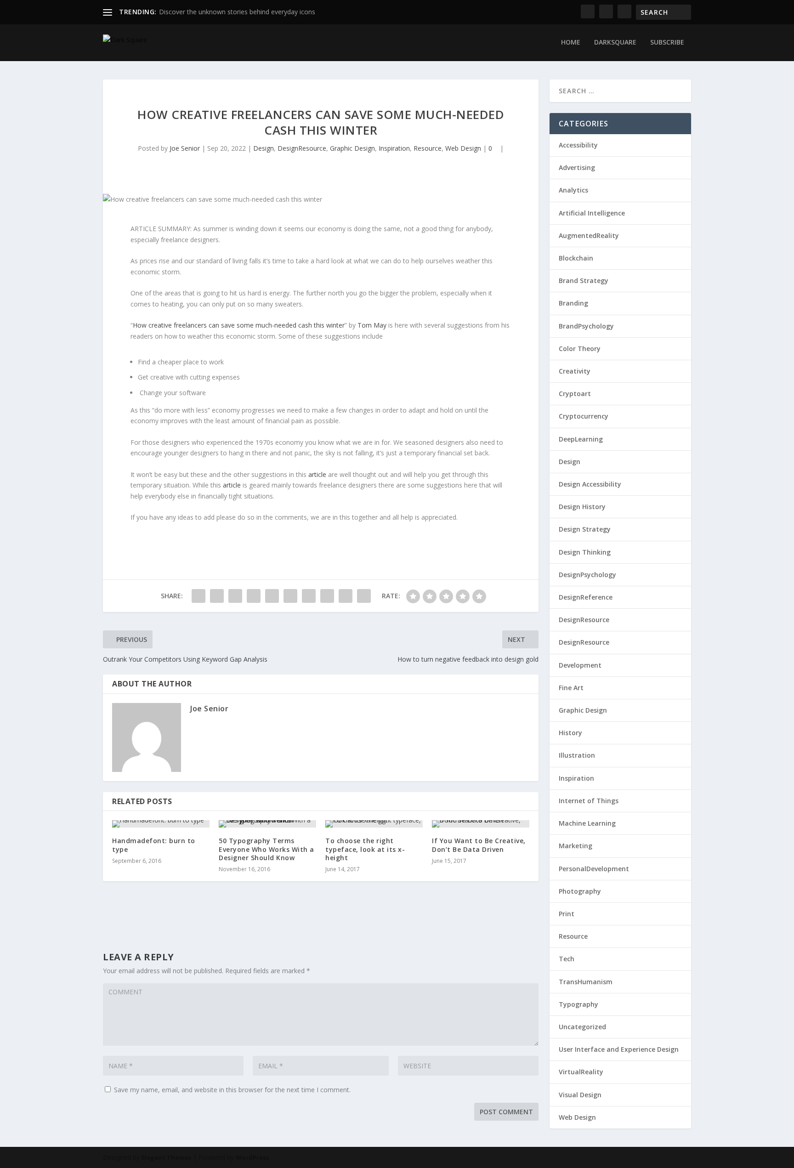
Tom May (371, 325)
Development (580, 665)
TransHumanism (586, 981)
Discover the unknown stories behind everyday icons (237, 11)
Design (263, 148)
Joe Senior (185, 148)
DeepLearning (581, 439)
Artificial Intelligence (592, 213)
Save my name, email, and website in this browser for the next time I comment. (232, 1089)
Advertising (577, 167)
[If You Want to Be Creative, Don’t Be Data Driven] (480, 824)
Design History (582, 506)
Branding (573, 303)
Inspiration (394, 148)
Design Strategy (585, 529)
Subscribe (667, 42)
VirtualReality (581, 1071)
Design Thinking (585, 552)
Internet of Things (588, 800)
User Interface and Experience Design (619, 1049)
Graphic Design (352, 148)
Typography (578, 1004)
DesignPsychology (587, 574)
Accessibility (578, 145)
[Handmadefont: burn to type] (161, 824)
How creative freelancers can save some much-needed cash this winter (239, 325)
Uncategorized (582, 1026)
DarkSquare (615, 42)
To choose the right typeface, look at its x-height (365, 849)
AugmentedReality (589, 235)
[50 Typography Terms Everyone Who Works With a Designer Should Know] (267, 824)
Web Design (463, 148)
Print (566, 913)
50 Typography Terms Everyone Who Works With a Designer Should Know (266, 849)
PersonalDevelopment (594, 868)
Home (570, 42)
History (570, 732)
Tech (566, 958)
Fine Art (571, 687)
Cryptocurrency (583, 416)
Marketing (575, 845)
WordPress (252, 1157)
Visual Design (580, 1094)
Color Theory (580, 348)
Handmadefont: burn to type (153, 844)
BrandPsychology (586, 326)
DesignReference (586, 597)
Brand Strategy (583, 280)
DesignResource (302, 148)
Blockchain (576, 258)
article (317, 474)
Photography (580, 891)
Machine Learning (587, 823)
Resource (428, 148)
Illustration (577, 755)
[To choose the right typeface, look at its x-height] (374, 824)
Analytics (573, 190)
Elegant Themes (166, 1157)
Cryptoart (575, 393)
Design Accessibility (590, 484)
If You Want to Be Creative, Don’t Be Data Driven (479, 844)
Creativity (574, 371)
